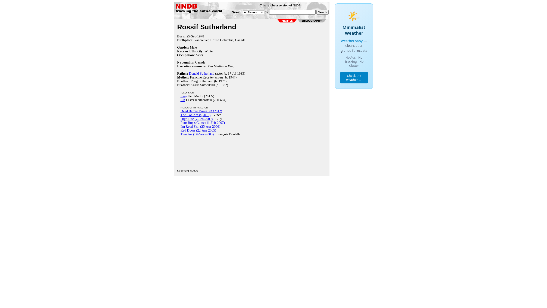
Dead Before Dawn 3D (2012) (201, 111)
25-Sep (191, 36)
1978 (200, 36)
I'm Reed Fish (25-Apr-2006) (200, 126)
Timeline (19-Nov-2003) (197, 134)
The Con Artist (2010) (195, 115)
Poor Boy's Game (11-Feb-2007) (203, 122)
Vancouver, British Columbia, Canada (219, 40)
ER (183, 100)
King (184, 96)
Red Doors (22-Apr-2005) (198, 130)
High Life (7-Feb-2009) (197, 119)
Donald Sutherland (201, 73)
